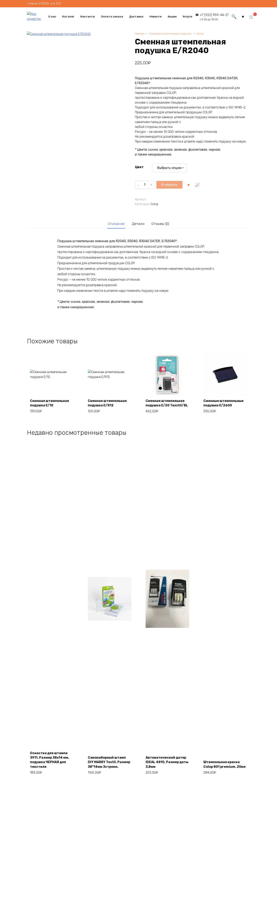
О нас (52, 16)
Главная (139, 33)
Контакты (87, 16)
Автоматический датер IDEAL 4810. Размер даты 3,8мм (167, 762)
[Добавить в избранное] (188, 185)
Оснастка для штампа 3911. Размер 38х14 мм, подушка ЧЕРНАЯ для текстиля (49, 760)
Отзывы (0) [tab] (160, 224)
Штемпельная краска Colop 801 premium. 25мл (224, 764)
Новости (155, 16)
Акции (172, 16)
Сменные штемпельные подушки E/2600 (223, 403)
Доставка (136, 16)
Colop (200, 33)
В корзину (169, 185)
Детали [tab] (138, 224)
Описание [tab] (116, 224)
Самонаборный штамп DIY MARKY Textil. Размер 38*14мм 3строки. (109, 762)
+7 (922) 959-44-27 (214, 17)
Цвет (139, 167)
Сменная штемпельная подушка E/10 (49, 403)
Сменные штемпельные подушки (170, 33)
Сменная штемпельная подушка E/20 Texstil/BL (167, 403)
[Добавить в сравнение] (197, 185)
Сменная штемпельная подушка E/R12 (107, 403)
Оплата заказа (112, 16)
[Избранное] (243, 16)
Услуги (187, 16)
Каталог (68, 16)
